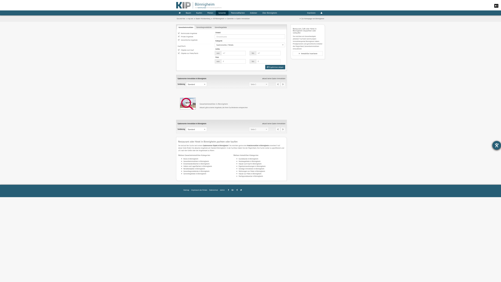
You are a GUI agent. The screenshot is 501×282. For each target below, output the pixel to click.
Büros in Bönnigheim (190, 159)
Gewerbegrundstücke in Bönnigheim (196, 171)
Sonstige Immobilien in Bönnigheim (251, 169)
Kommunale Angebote (189, 33)
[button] (250, 45)
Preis (217, 57)
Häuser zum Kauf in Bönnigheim (250, 164)
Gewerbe (222, 13)
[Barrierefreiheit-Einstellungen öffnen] (496, 145)
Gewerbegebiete (221, 27)
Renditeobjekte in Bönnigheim (194, 169)
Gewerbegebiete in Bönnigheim (194, 173)
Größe (217, 49)
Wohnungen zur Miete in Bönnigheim (252, 171)
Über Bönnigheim (269, 13)
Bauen (188, 13)
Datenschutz (213, 190)
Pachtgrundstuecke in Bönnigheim (251, 176)
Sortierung (181, 84)
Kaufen (199, 13)
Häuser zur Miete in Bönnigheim (250, 173)
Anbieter (253, 13)
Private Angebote (187, 36)
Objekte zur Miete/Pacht (189, 53)
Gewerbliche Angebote (189, 40)
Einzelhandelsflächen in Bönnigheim (196, 164)
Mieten (210, 13)
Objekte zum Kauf (187, 50)
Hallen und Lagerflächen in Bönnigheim (197, 166)
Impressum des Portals (199, 190)
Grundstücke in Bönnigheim (248, 159)
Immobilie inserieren (308, 53)
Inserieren (311, 13)
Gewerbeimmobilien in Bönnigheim (196, 161)
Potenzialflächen (238, 13)
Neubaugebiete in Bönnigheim (250, 161)
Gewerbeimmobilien (185, 27)
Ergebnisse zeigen (276, 67)
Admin (222, 190)
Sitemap (186, 190)
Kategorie (218, 41)
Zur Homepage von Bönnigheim (312, 18)
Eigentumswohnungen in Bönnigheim (252, 166)
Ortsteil (218, 32)
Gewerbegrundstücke (204, 27)
